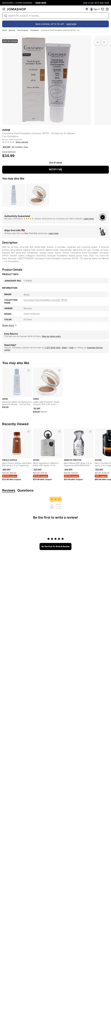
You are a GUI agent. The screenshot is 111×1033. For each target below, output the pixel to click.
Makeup (12, 30)
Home (4, 30)
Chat (71, 347)
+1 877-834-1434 (52, 347)
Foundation (34, 30)
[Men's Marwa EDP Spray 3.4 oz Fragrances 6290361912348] (90, 431)
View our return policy (51, 336)
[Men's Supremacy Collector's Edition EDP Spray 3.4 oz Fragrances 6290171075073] (59, 431)
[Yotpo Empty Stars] (8, 142)
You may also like (13, 178)
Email (64, 347)
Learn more (89, 218)
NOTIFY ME (55, 169)
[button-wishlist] (102, 9)
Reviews (8, 490)
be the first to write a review (55, 546)
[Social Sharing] (97, 42)
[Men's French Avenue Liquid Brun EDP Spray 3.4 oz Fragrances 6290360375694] (29, 431)
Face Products (22, 30)
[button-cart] (107, 9)
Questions (25, 490)
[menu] (3, 9)
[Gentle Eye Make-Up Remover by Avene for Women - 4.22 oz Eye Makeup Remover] (29, 370)
